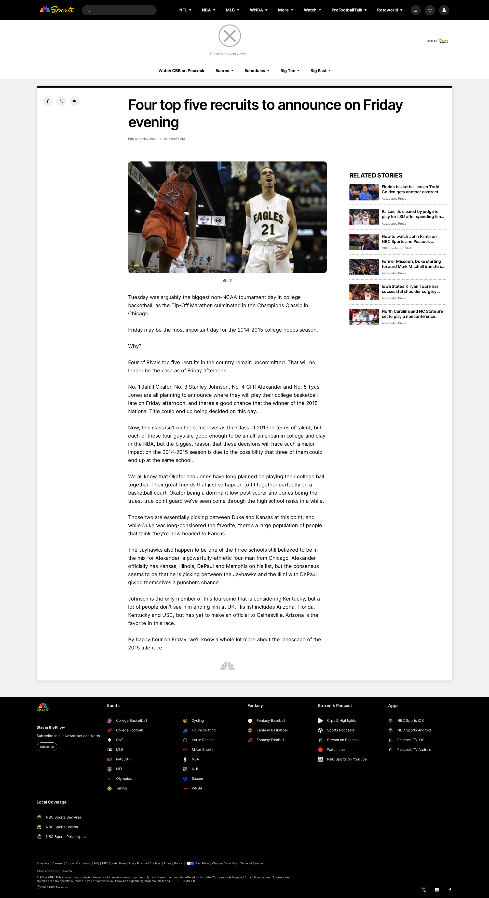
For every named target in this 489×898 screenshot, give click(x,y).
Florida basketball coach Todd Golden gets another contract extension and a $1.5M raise (410, 189)
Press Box (135, 863)
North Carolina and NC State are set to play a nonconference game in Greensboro (412, 314)
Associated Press (394, 198)
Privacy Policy (173, 863)
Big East (318, 70)
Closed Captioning (78, 863)
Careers (57, 863)
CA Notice (230, 863)
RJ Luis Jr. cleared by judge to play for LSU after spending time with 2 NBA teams (412, 214)
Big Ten (287, 70)
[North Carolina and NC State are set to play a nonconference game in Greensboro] (364, 317)
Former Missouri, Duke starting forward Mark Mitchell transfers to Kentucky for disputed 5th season (412, 264)
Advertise (43, 863)
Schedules (254, 70)
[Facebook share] (48, 101)
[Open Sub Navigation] (190, 10)
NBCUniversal (64, 871)
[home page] (57, 10)
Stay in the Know (51, 727)
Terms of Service (251, 863)
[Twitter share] (61, 101)
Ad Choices (153, 863)
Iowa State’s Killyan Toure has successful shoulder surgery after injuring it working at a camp (413, 289)
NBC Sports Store (114, 863)
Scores (222, 70)
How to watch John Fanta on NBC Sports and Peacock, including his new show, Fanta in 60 (413, 239)
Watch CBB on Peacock (181, 70)
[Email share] (74, 101)
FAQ (96, 863)
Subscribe (47, 747)
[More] (416, 10)
